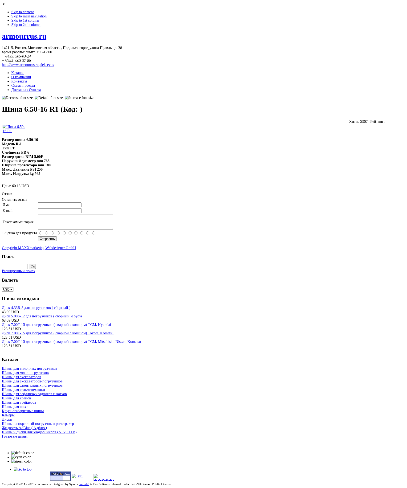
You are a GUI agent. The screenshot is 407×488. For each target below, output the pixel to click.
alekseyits (47, 65)
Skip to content (22, 12)
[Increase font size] (79, 98)
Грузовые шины (15, 436)
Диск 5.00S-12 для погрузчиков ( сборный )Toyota (42, 316)
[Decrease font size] (17, 98)
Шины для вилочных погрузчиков (29, 368)
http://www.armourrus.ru (20, 65)
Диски (7, 419)
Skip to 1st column (25, 20)
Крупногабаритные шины (23, 411)
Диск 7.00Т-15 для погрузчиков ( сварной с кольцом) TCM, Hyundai (56, 325)
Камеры (8, 415)
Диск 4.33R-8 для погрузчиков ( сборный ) (36, 308)
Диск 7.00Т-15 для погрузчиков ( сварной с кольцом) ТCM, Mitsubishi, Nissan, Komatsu (71, 342)
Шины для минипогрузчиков (25, 373)
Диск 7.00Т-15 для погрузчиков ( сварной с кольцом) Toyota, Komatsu (58, 333)
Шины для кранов (16, 398)
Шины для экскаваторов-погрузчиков (32, 381)
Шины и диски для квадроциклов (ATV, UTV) (39, 432)
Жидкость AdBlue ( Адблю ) (24, 428)
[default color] (22, 453)
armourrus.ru (24, 36)
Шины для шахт (15, 407)
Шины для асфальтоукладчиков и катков (34, 394)
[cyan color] (21, 457)
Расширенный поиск (18, 271)
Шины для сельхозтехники (23, 390)
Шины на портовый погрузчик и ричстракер (38, 424)
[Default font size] (49, 98)
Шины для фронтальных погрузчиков (32, 385)
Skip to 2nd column (26, 25)
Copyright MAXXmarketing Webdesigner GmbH (39, 248)
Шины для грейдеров (19, 402)
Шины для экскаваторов (21, 377)
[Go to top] (23, 469)
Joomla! (84, 484)
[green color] (21, 461)
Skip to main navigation (29, 16)
